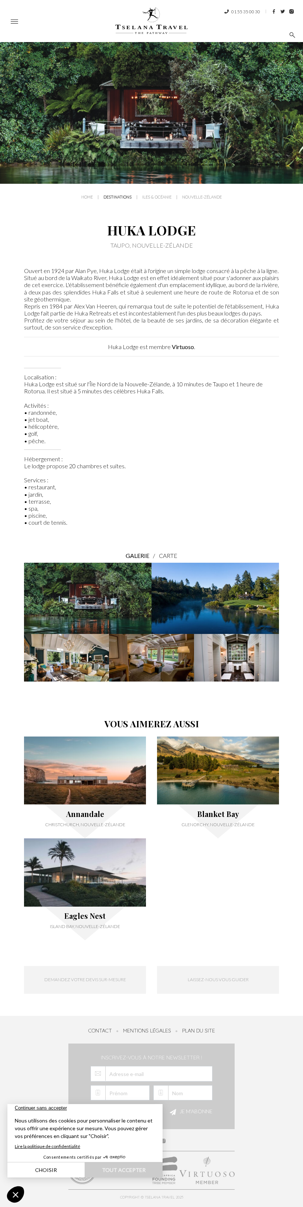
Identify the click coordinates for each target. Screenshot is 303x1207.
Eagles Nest (85, 915)
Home (87, 197)
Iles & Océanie (156, 197)
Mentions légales (147, 1030)
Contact (100, 1030)
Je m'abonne (195, 1111)
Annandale (85, 814)
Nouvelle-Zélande (202, 197)
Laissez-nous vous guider (218, 979)
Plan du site (198, 1030)
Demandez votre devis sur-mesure (85, 979)
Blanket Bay (218, 814)
